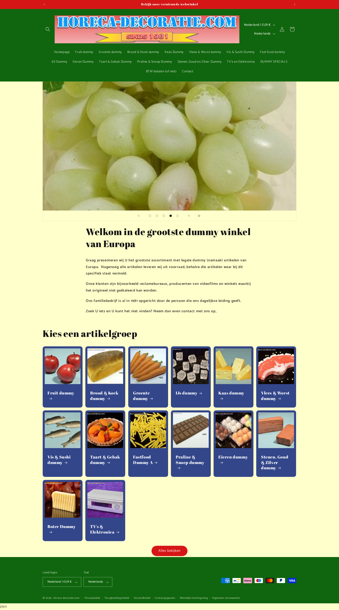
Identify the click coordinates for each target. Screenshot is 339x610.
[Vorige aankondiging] (44, 4)
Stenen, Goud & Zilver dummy (274, 463)
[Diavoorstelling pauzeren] (200, 216)
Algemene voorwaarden (226, 598)
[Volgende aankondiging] (295, 4)
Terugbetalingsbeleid (116, 598)
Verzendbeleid (142, 598)
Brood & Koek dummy (104, 396)
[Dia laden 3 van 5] (163, 215)
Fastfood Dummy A (143, 460)
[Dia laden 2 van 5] (156, 215)
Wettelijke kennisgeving (194, 598)
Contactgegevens (165, 598)
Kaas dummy (231, 393)
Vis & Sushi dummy (59, 460)
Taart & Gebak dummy (105, 460)
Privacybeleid (92, 598)
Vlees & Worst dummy (275, 396)
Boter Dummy (62, 526)
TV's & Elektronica (102, 529)
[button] (48, 29)
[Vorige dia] (139, 216)
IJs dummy (186, 393)
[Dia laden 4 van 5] (170, 215)
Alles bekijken (169, 551)
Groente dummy (141, 396)
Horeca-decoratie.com (66, 598)
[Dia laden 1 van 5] (149, 215)
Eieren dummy (233, 457)
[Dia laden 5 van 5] (177, 215)
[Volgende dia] (189, 216)
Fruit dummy (61, 393)
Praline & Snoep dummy (190, 460)
